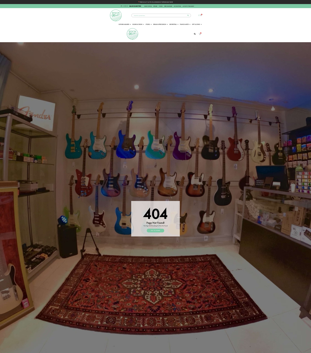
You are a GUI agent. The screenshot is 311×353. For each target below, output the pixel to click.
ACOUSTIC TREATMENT (188, 6)
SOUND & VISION (137, 24)
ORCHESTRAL (173, 24)
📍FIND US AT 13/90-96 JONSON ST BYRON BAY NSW (155, 2)
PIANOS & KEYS (184, 24)
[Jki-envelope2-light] (127, 6)
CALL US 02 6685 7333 (135, 6)
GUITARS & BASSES (124, 24)
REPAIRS (155, 6)
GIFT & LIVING (196, 24)
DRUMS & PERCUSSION (159, 24)
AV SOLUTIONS (177, 6)
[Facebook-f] (121, 6)
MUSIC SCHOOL (148, 6)
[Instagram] (125, 6)
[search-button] (188, 15)
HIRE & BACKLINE (168, 6)
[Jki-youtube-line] (123, 6)
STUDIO (161, 6)
